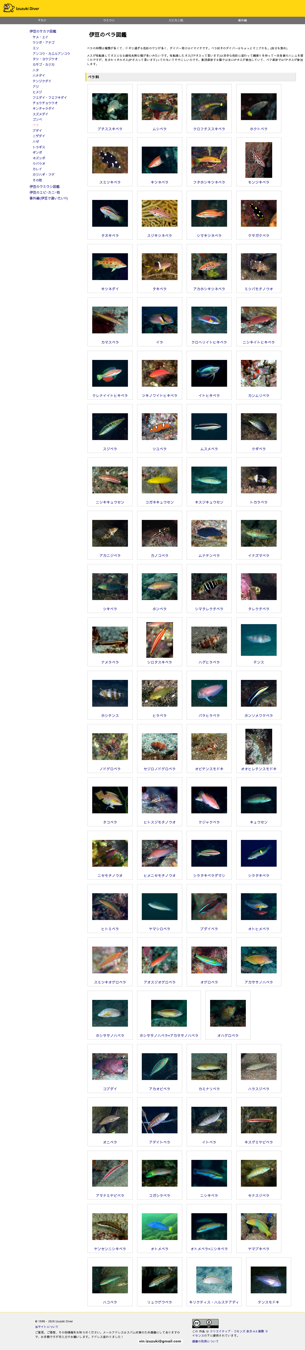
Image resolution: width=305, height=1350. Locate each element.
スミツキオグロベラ (110, 982)
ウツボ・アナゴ (43, 42)
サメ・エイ (40, 37)
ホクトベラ (259, 128)
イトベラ (209, 1142)
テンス (258, 662)
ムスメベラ (209, 448)
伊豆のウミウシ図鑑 (44, 186)
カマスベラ (110, 342)
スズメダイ (40, 114)
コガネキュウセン (159, 502)
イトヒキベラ (209, 395)
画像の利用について (205, 1341)
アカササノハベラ (258, 982)
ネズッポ (39, 158)
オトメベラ (160, 1248)
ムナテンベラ (209, 555)
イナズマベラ (258, 555)
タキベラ (159, 288)
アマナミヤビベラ (110, 1195)
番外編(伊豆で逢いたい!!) (48, 198)
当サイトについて (47, 1327)
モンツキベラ (258, 182)
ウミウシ (109, 20)
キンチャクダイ (43, 108)
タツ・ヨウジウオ (45, 59)
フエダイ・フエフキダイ (50, 97)
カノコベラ (160, 555)
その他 (37, 180)
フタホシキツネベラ (209, 182)
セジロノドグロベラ (160, 768)
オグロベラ (209, 982)
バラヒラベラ (209, 715)
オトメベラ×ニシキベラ (209, 1248)
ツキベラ (110, 608)
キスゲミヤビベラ (258, 1142)
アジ (36, 86)
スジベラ (110, 448)
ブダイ (37, 130)
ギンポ (37, 152)
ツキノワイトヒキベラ (160, 395)
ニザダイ (39, 136)
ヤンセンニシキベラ (110, 1248)
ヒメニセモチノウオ (160, 875)
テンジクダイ (42, 81)
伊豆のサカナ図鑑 (42, 31)
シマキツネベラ (209, 235)
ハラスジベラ (258, 1088)
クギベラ (259, 448)
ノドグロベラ (110, 768)
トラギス (39, 147)
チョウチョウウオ (45, 103)
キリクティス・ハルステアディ (214, 1302)
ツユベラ (159, 448)
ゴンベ (37, 119)
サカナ (42, 20)
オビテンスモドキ (209, 768)
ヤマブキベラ (258, 1248)
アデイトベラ (159, 1142)
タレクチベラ (258, 608)
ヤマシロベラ (159, 928)
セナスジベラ (258, 1195)
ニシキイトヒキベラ (259, 342)
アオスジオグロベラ (160, 982)
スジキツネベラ (159, 235)
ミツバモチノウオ (258, 288)
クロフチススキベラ (209, 128)
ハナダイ (39, 75)
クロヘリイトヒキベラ (209, 342)
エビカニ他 (176, 20)
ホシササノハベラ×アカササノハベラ (169, 1035)
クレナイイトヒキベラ (110, 395)
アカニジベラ (110, 555)
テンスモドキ (268, 1302)
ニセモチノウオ (110, 875)
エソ (36, 48)
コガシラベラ (159, 1195)
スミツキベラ (110, 182)
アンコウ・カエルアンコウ (51, 53)
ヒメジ (37, 92)
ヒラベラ (159, 715)
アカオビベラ (159, 1088)
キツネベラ (160, 182)
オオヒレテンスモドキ (259, 768)
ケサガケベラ (258, 235)
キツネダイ (110, 288)
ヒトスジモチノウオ (160, 822)
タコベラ (110, 822)
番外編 (242, 20)
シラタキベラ (258, 875)
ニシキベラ (209, 1195)
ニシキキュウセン (110, 502)
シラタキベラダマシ (209, 875)
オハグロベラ (228, 1035)
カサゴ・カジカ (43, 64)
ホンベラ (159, 608)
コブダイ (110, 1088)
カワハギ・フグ (43, 174)
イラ (159, 342)
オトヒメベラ (258, 928)
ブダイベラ (209, 928)
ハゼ (36, 141)
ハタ (36, 70)
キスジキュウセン (209, 502)
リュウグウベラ (159, 1302)
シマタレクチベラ (209, 608)
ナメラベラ (110, 662)
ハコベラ (110, 1302)
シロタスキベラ (159, 662)
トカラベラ (259, 502)
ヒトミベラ (110, 928)
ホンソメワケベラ (258, 715)
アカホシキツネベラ (209, 288)
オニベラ (110, 1142)
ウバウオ (39, 163)
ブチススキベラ (110, 128)
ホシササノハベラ (110, 1035)
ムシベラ (159, 128)
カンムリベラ (258, 395)
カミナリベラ (209, 1088)
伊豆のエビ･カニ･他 (44, 192)
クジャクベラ (209, 822)
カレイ (37, 169)
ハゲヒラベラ (209, 662)
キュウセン (259, 822)
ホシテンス (110, 715)
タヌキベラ (110, 235)
